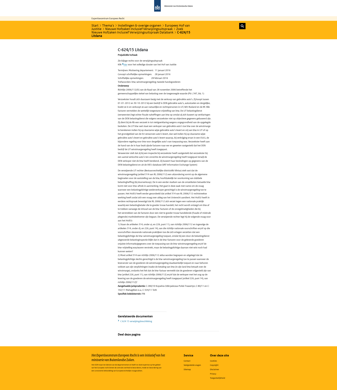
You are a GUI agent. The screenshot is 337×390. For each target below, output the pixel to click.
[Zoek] (242, 26)
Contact (187, 361)
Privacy (213, 373)
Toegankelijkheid (217, 378)
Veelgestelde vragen (192, 365)
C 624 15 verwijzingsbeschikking (136, 321)
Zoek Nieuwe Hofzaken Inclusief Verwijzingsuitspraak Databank (137, 30)
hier (125, 64)
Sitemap (187, 369)
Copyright (214, 365)
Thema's (108, 25)
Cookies (213, 361)
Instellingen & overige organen (139, 25)
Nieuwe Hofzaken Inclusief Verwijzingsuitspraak (139, 29)
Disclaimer (214, 369)
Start (94, 25)
